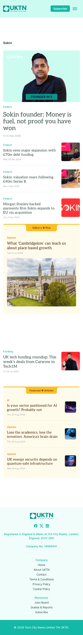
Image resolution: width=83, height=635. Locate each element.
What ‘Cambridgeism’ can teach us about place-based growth (36, 245)
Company (42, 560)
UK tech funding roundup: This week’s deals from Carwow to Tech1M (29, 362)
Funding (8, 351)
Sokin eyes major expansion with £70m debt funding (29, 152)
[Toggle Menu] (75, 8)
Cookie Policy (41, 589)
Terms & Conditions (41, 579)
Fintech (7, 106)
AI (8, 400)
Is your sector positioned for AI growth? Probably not (32, 408)
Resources (41, 597)
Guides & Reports (42, 607)
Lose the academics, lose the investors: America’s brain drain (32, 434)
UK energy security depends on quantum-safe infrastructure (32, 461)
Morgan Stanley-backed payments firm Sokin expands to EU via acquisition (28, 208)
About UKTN (42, 569)
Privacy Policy (41, 584)
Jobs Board (41, 602)
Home (41, 564)
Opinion (11, 237)
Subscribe (60, 8)
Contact (41, 574)
